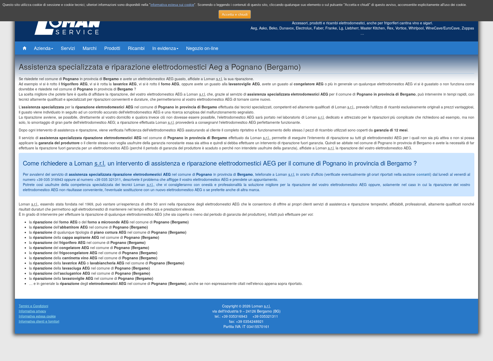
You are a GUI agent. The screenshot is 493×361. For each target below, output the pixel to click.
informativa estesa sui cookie (172, 5)
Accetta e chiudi (235, 14)
